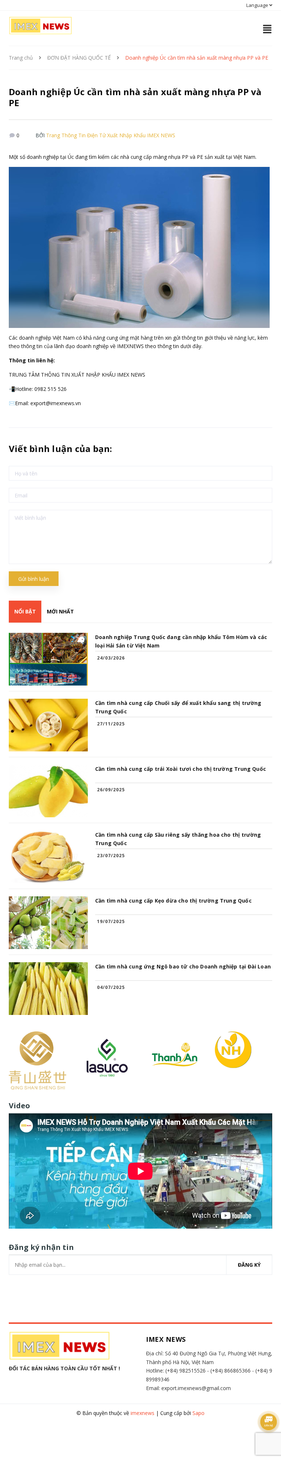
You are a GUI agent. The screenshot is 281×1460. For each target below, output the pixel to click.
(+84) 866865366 (230, 1370)
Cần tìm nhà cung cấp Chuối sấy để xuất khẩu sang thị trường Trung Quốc (178, 707)
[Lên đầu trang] (266, 1439)
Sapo (198, 1412)
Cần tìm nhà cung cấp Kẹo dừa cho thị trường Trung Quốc (173, 900)
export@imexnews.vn (55, 403)
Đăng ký (249, 1264)
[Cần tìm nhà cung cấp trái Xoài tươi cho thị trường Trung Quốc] (48, 791)
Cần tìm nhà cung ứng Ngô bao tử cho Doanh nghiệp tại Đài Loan (183, 966)
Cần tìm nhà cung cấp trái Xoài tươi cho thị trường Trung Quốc (180, 768)
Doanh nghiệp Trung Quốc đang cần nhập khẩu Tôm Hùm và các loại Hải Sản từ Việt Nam (181, 641)
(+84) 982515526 (185, 1370)
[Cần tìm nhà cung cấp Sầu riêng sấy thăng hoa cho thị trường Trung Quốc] (48, 856)
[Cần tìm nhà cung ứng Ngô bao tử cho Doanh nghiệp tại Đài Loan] (48, 988)
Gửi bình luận (33, 578)
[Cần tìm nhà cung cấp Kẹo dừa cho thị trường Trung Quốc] (48, 922)
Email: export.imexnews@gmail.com (188, 1388)
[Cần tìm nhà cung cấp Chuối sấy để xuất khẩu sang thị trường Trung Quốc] (48, 725)
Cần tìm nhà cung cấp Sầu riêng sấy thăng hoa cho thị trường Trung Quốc (178, 839)
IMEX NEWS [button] (166, 1339)
